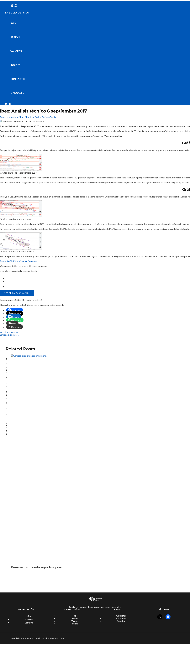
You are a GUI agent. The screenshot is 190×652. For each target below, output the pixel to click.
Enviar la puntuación (17, 293)
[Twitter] (6, 104)
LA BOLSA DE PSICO (17, 12)
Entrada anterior (9, 332)
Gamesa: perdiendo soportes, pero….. (38, 567)
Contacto (17, 79)
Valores (16, 51)
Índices (74, 623)
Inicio (29, 616)
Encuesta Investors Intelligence (7, 396)
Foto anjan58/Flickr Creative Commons (19, 261)
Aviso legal (121, 615)
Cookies (121, 621)
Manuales (17, 93)
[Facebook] (10, 104)
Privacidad (121, 618)
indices (15, 65)
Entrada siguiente (9, 334)
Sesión (15, 37)
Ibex (13, 23)
